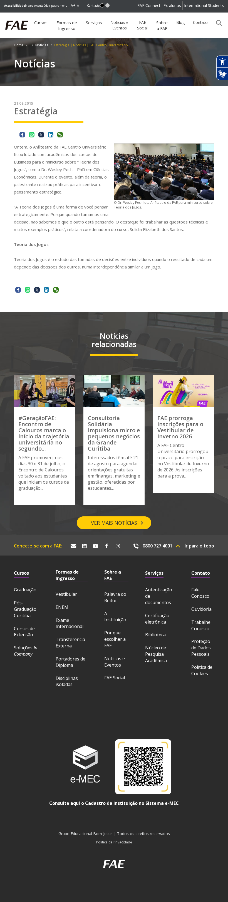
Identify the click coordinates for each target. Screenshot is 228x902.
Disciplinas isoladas (67, 681)
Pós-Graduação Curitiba (25, 609)
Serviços (94, 22)
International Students (204, 5)
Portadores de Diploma (70, 662)
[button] (102, 5)
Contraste (93, 5)
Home (19, 45)
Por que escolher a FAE (115, 639)
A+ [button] (73, 5)
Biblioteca (155, 635)
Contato (200, 22)
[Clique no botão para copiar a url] (60, 134)
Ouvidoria (201, 609)
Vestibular (66, 594)
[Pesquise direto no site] (217, 23)
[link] (14, 5)
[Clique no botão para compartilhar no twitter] (41, 134)
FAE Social (142, 25)
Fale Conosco (200, 593)
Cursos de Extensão (24, 631)
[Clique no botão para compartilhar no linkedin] (50, 134)
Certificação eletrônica (157, 618)
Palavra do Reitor (115, 597)
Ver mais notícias (114, 522)
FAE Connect (148, 5)
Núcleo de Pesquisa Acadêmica (156, 654)
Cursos (41, 22)
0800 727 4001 (157, 546)
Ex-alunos (172, 5)
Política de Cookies (201, 670)
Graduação (25, 590)
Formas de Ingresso (66, 25)
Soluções (25, 651)
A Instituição (115, 616)
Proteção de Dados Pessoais (201, 647)
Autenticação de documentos (158, 596)
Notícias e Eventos (119, 25)
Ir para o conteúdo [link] (36, 5)
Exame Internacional (69, 623)
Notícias (41, 45)
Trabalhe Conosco (200, 625)
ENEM (62, 607)
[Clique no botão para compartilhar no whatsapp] (31, 134)
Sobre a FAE (162, 25)
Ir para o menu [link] (58, 5)
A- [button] (78, 5)
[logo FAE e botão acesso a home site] (4, 15)
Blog (180, 22)
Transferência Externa (70, 642)
